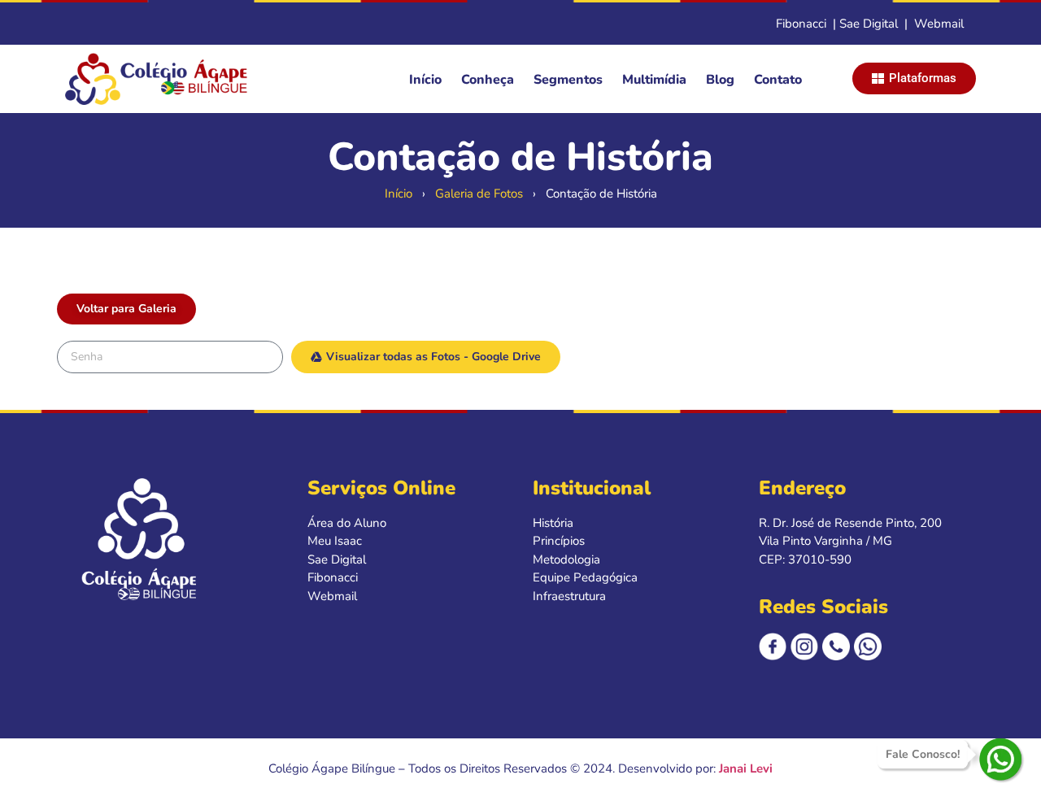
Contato (778, 80)
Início (425, 80)
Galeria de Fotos (479, 193)
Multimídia (654, 80)
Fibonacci (801, 23)
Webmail (939, 23)
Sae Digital (868, 23)
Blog (720, 80)
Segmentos (568, 80)
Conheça (487, 80)
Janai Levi (746, 768)
